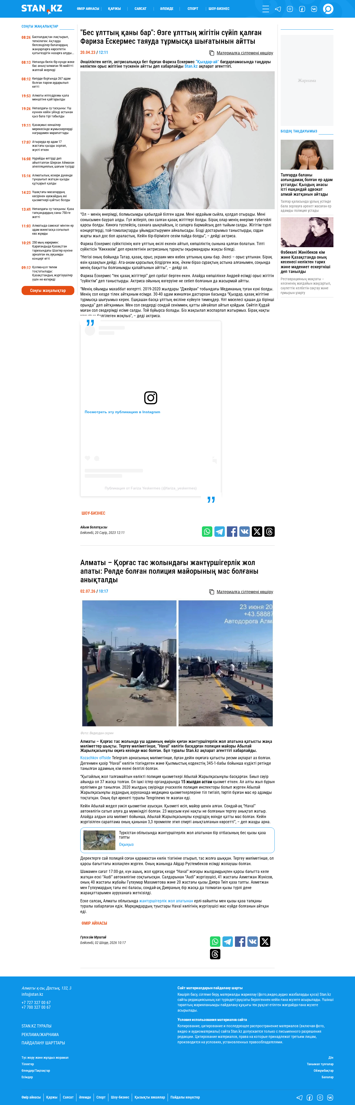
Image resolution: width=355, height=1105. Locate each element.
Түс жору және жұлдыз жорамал (45, 1057)
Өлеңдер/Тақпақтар (36, 1070)
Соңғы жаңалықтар (48, 290)
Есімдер (27, 1077)
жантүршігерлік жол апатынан (166, 900)
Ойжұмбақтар (323, 1070)
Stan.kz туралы (36, 1026)
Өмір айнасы (88, 9)
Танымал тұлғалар (320, 1064)
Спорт (193, 9)
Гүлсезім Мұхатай (93, 937)
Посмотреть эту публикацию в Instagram (122, 412)
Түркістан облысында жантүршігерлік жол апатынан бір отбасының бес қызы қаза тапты (192, 835)
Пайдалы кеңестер (185, 1097)
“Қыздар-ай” (207, 61)
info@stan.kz (32, 994)
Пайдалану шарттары (43, 1043)
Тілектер (28, 1064)
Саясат (141, 9)
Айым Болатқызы (93, 527)
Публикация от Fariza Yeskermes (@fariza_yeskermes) (151, 488)
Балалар (327, 1077)
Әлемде (166, 9)
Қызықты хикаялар (150, 1097)
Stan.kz (191, 66)
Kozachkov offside (95, 757)
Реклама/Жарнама (40, 1034)
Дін (330, 1057)
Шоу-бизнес (219, 9)
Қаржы (114, 9)
